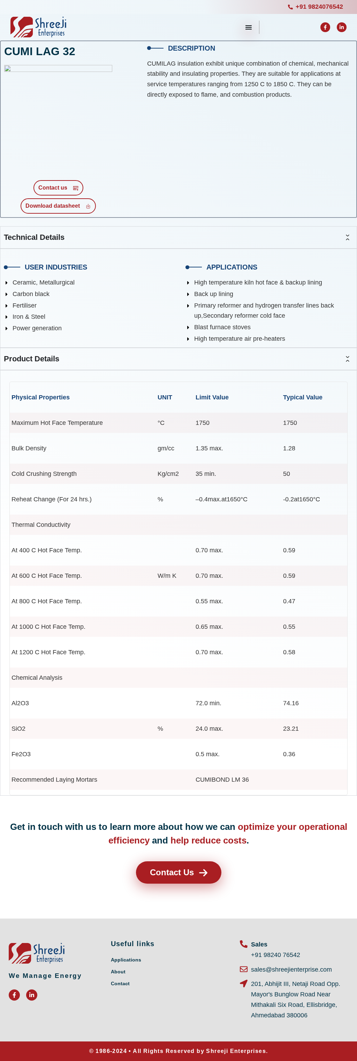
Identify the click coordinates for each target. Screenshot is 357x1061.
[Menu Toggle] (248, 27)
